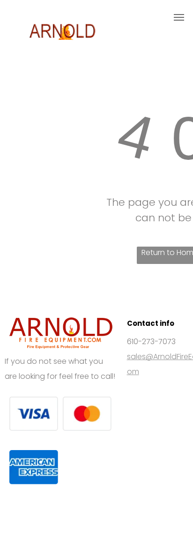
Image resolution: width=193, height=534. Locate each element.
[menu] (179, 17)
